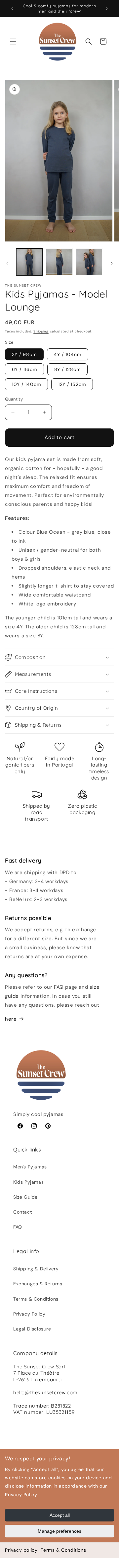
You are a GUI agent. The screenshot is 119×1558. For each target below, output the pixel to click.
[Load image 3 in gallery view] (89, 261)
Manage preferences (59, 1531)
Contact (22, 1212)
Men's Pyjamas (30, 1167)
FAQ (59, 987)
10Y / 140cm (26, 384)
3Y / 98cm (24, 354)
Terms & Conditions (63, 1550)
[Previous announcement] (12, 8)
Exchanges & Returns (37, 1284)
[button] (13, 41)
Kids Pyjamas (28, 1182)
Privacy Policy (29, 1314)
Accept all (60, 1515)
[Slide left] (7, 263)
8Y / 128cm (67, 369)
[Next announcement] (106, 8)
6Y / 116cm (24, 369)
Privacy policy (21, 1550)
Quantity (14, 399)
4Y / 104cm (67, 354)
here (11, 1019)
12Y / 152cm (72, 384)
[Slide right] (111, 263)
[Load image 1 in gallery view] (29, 261)
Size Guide (25, 1197)
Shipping (41, 331)
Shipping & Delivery (36, 1269)
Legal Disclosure (32, 1329)
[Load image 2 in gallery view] (59, 261)
